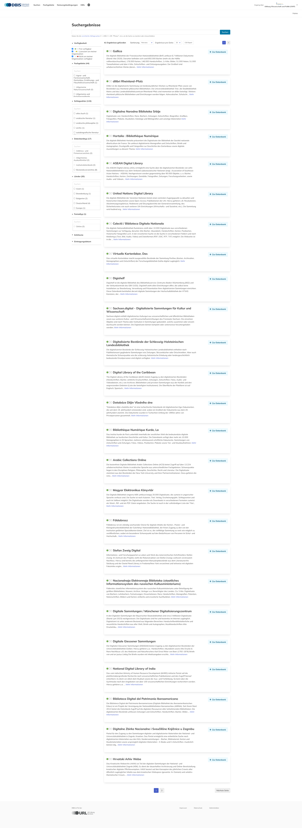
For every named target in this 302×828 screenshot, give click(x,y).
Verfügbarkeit (79, 43)
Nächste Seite (222, 790)
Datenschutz (198, 808)
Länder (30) (78, 176)
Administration (214, 808)
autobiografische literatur (86, 133)
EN (89, 5)
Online (80, 226)
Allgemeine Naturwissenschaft (83, 88)
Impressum (183, 808)
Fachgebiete (48, 5)
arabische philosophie (87, 123)
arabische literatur (85, 118)
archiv (80, 128)
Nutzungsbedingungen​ (67, 5)
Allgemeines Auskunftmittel (81, 159)
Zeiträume (77, 235)
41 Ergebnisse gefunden (115, 42)
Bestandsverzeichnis (86, 170)
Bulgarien (82, 198)
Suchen (37, 5)
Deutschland (83, 203)
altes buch (82, 113)
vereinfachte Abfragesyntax (91, 36)
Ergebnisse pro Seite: (164, 42)
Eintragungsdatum (81, 241)
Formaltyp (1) (79, 214)
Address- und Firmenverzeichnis (83, 152)
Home (295, 13)
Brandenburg (83, 193)
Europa (80, 208)
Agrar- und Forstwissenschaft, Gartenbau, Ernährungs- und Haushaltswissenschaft (86, 79)
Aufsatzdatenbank (85, 165)
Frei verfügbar (84, 49)
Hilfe (83, 5)
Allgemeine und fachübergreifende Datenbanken (82, 96)
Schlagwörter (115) (82, 101)
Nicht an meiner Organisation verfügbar (82, 57)
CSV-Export (188, 42)
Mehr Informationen (145, 67)
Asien (80, 189)
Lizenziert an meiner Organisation (84, 52)
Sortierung (134, 42)
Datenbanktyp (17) (81, 139)
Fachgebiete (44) (80, 63)
